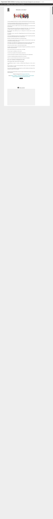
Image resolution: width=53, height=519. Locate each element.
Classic (2, 4)
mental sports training (21, 75)
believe (12, 75)
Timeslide (22, 4)
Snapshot (18, 4)
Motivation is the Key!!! (21, 10)
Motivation (27, 75)
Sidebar (15, 4)
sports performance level (26, 76)
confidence (15, 75)
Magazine (8, 4)
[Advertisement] (40, 24)
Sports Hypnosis (18, 76)
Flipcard (5, 4)
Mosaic (12, 4)
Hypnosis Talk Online (26, 74)
